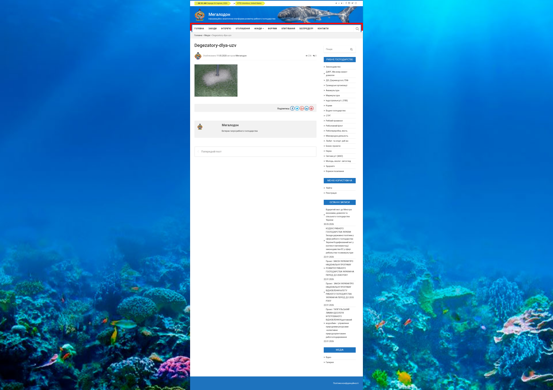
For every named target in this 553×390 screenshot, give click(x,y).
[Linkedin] (306, 108)
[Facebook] (346, 3)
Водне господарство (336, 110)
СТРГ (328, 116)
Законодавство (333, 67)
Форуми (272, 28)
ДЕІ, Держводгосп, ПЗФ (337, 80)
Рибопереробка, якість (336, 131)
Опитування (288, 28)
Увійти (329, 188)
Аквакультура (332, 90)
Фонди (258, 28)
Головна (199, 28)
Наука (329, 151)
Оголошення (243, 28)
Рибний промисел (334, 121)
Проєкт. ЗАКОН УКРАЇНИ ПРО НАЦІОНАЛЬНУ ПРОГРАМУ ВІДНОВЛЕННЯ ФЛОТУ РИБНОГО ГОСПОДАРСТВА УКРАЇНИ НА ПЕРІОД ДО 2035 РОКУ (340, 292)
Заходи (212, 28)
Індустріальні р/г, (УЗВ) (337, 100)
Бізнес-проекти (333, 146)
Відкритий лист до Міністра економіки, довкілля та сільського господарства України (339, 214)
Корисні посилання (335, 171)
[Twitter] (352, 3)
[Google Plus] (302, 108)
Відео (328, 357)
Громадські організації (336, 85)
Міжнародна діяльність (337, 136)
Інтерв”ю (226, 28)
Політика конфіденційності (346, 383)
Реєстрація (331, 193)
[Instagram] (355, 3)
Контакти (323, 28)
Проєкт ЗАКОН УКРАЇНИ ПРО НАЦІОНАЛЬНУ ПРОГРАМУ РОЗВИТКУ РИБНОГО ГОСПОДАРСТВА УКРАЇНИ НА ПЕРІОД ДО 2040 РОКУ (340, 268)
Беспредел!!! (306, 28)
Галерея (330, 362)
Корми (329, 105)
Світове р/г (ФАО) (334, 156)
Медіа (207, 35)
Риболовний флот (334, 126)
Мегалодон (241, 55)
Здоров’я (330, 166)
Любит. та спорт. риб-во (337, 141)
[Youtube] (349, 3)
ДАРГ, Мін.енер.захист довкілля (336, 73)
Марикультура (333, 95)
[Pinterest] (311, 108)
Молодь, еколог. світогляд (338, 161)
